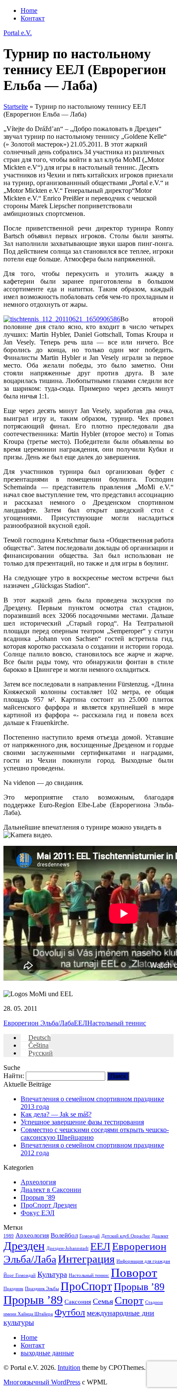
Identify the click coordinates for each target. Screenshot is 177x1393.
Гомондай (89, 1236)
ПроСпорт (86, 1286)
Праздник (13, 1288)
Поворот (134, 1272)
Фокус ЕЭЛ (38, 1212)
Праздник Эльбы (42, 1288)
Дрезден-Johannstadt (67, 1248)
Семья (103, 1301)
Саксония (77, 1301)
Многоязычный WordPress (41, 1382)
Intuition (69, 1367)
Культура (52, 1274)
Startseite (15, 106)
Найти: (13, 1075)
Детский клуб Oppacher (125, 1236)
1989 (8, 1236)
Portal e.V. (17, 32)
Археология (38, 1182)
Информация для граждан (143, 1261)
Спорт (129, 1300)
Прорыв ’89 (38, 1197)
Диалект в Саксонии (51, 1189)
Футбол (70, 1312)
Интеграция (86, 1259)
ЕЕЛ (80, 1023)
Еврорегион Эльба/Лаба (38, 1023)
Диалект (160, 1236)
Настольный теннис (116, 1023)
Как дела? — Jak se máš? (56, 1114)
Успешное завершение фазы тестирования (82, 1122)
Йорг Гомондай (19, 1275)
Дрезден (24, 1245)
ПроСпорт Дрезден (49, 1205)
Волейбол (64, 1235)
